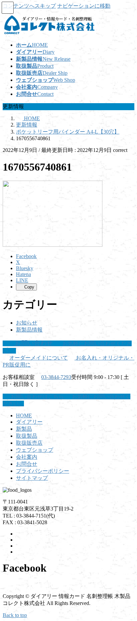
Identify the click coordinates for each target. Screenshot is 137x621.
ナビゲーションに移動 (83, 6)
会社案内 (26, 457)
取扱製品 (26, 436)
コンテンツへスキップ (29, 6)
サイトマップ (32, 478)
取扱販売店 (29, 443)
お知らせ (26, 323)
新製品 (24, 429)
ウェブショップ (34, 450)
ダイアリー (29, 422)
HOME (24, 415)
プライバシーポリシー (42, 471)
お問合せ (26, 464)
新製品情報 (29, 330)
